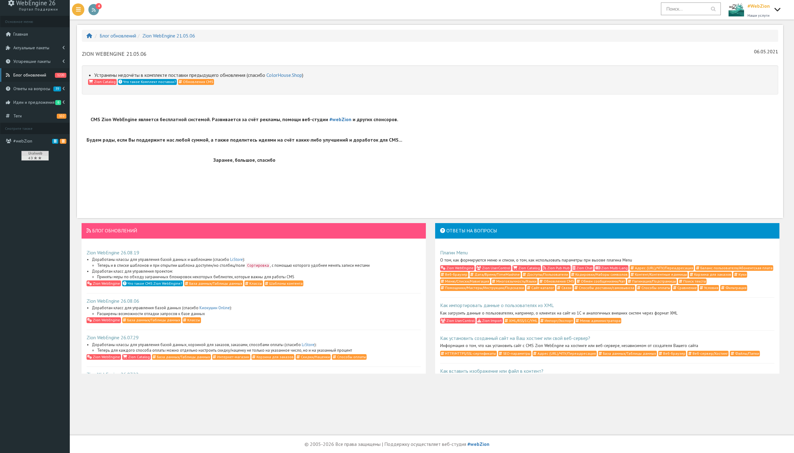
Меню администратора (600, 320)
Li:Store (236, 259)
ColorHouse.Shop (284, 75)
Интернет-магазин (232, 356)
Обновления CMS (197, 81)
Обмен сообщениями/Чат (602, 281)
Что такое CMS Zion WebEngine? (154, 283)
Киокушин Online (214, 307)
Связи (566, 287)
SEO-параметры (516, 353)
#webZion (340, 119)
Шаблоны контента (285, 283)
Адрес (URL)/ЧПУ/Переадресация (663, 268)
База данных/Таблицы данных (215, 283)
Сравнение (686, 287)
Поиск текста (694, 281)
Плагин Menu (454, 252)
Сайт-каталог (542, 287)
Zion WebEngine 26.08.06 (113, 301)
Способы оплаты (351, 356)
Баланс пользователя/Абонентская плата (736, 268)
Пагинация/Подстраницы (653, 281)
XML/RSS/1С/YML (523, 320)
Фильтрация (736, 287)
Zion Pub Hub (558, 268)
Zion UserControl (495, 268)
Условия (710, 287)
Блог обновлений (118, 36)
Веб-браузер (455, 274)
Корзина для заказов (275, 356)
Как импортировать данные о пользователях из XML (497, 305)
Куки (742, 274)
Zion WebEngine (106, 283)
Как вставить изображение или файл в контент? (491, 371)
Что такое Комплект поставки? (149, 81)
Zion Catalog (104, 81)
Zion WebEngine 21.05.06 (168, 36)
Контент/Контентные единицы (660, 274)
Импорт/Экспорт (558, 320)
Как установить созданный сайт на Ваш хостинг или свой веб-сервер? (515, 338)
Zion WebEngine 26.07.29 (113, 337)
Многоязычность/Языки (516, 281)
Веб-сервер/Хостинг (710, 353)
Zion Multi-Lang (614, 268)
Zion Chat (584, 268)
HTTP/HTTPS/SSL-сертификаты (470, 353)
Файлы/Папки (746, 353)
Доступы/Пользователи (547, 274)
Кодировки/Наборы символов (601, 274)
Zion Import (491, 320)
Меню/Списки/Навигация (466, 281)
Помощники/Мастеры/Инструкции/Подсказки (484, 287)
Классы (255, 283)
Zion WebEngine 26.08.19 (113, 252)
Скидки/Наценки (315, 356)
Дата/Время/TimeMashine (497, 274)
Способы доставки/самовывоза (606, 287)
